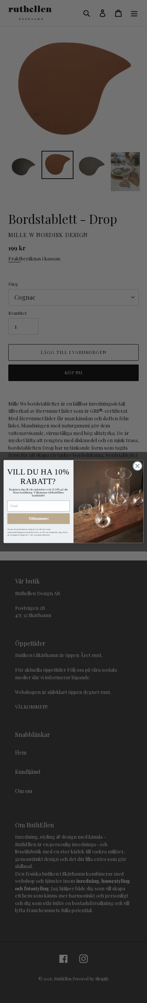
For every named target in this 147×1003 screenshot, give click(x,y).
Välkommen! (39, 519)
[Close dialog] (137, 465)
